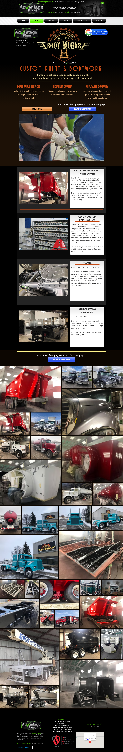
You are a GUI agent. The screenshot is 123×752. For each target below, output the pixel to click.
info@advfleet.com (76, 12)
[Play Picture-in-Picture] (98, 159)
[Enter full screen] (101, 159)
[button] (102, 2)
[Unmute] (24, 159)
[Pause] (21, 159)
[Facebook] (32, 747)
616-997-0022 (66, 722)
